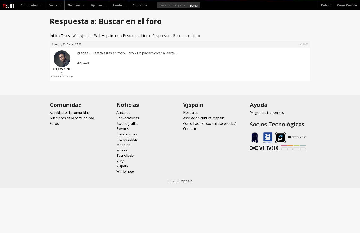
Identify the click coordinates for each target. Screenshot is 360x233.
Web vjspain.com (107, 35)
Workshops (125, 171)
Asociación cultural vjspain (203, 118)
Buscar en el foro (136, 35)
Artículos (123, 112)
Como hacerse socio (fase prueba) (209, 123)
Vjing (120, 161)
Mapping (123, 144)
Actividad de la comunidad (70, 112)
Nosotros (190, 112)
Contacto (139, 5)
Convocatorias (127, 118)
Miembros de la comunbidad (72, 118)
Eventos (122, 128)
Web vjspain (81, 35)
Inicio (54, 35)
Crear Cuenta (347, 5)
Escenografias (127, 123)
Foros (52, 5)
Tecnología (125, 155)
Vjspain (122, 166)
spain (8, 5)
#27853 (304, 44)
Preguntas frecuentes (267, 112)
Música (122, 150)
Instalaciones (126, 134)
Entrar (326, 5)
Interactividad (127, 139)
